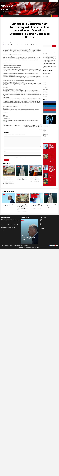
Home (6, 16)
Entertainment (29, 16)
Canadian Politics (51, 165)
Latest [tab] (45, 139)
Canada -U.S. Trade (36, 194)
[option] (29, 232)
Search (45, 43)
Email (5, 151)
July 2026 (44, 80)
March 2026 (45, 87)
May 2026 (44, 84)
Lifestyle (35, 16)
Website (5, 154)
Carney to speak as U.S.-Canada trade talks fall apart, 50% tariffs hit (36, 205)
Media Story (41, 16)
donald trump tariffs (52, 166)
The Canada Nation (11, 183)
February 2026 (45, 89)
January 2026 (45, 91)
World (10, 16)
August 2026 (45, 79)
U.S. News (52, 167)
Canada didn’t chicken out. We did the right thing (22, 178)
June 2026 (44, 82)
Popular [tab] (50, 139)
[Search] (49, 16)
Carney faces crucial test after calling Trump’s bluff (8, 205)
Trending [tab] (50, 141)
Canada (50, 164)
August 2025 (45, 96)
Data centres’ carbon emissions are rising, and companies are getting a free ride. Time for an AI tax (35, 179)
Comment (5, 135)
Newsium (33, 247)
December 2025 (45, 92)
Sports (23, 16)
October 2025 (45, 94)
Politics (19, 16)
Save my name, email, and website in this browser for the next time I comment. (17, 157)
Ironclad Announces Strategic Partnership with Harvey (11, 125)
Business (14, 16)
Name (5, 148)
